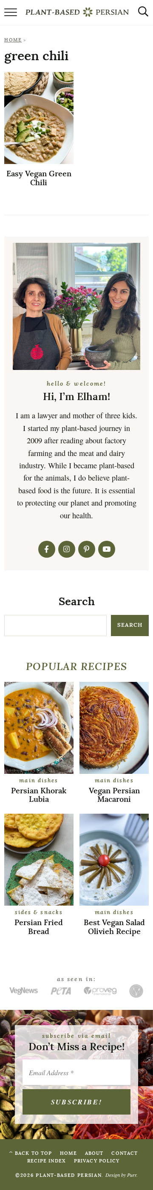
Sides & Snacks (39, 912)
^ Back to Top (30, 1153)
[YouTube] (106, 549)
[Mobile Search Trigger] (140, 14)
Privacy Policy (96, 1161)
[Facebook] (46, 549)
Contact (124, 1153)
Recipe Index (46, 1161)
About (94, 1153)
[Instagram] (66, 549)
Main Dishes (38, 781)
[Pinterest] (86, 549)
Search (77, 601)
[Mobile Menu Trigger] (10, 14)
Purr (131, 1174)
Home (13, 40)
